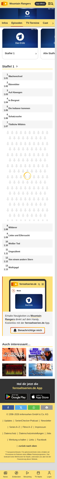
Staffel (8, 66)
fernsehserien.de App (27, 388)
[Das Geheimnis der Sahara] (41, 369)
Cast (45, 23)
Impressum (40, 427)
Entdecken (16, 477)
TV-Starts (38, 477)
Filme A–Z (27, 427)
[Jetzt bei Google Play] (16, 396)
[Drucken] (47, 407)
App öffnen (40, 4)
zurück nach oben (28, 446)
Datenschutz (10, 433)
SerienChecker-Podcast (26, 420)
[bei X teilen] (21, 407)
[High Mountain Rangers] (41, 354)
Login (49, 477)
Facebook (41, 439)
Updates (8, 420)
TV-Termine (32, 23)
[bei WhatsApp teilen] (34, 407)
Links (31, 439)
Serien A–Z (14, 427)
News (5, 477)
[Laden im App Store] (40, 396)
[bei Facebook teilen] (8, 407)
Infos (5, 23)
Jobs (48, 433)
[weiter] (52, 23)
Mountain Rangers (20, 3)
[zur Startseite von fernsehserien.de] (4, 3)
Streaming (27, 477)
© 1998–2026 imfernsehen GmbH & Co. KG (27, 414)
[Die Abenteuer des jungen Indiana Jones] (14, 369)
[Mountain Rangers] (28, 294)
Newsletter (46, 420)
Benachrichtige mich (30, 330)
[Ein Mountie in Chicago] (14, 354)
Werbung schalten (17, 439)
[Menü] (51, 4)
